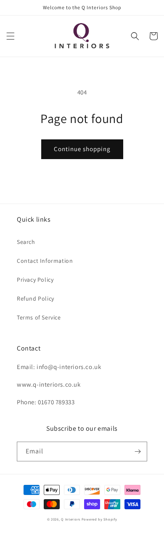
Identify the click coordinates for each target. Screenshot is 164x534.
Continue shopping (82, 149)
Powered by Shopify (99, 519)
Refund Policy (35, 298)
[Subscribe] (137, 451)
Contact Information (45, 260)
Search (26, 242)
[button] (10, 36)
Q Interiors (70, 519)
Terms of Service (39, 317)
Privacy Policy (35, 279)
